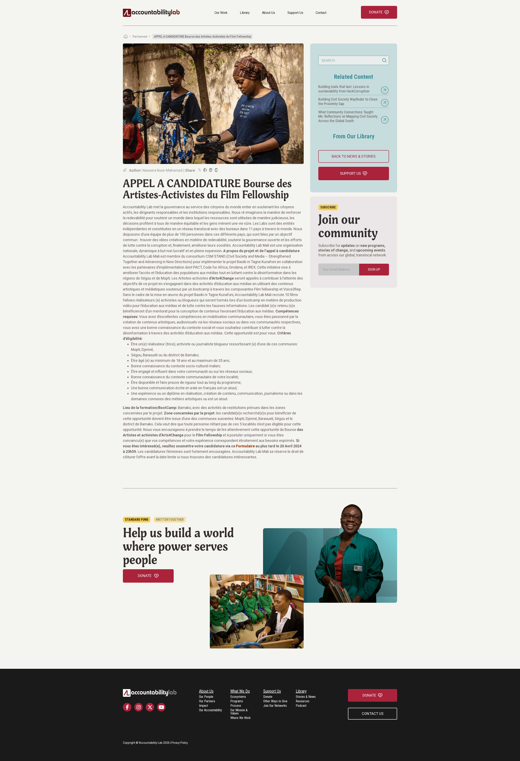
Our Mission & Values (239, 712)
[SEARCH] (384, 60)
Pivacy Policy (179, 742)
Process (235, 706)
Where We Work (240, 718)
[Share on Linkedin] (210, 170)
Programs (236, 701)
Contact (321, 13)
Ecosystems (238, 697)
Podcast (301, 706)
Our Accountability (210, 710)
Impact (203, 706)
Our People (206, 697)
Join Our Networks (275, 706)
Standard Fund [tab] (136, 519)
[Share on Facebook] (205, 170)
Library (245, 13)
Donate (267, 697)
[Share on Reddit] (216, 170)
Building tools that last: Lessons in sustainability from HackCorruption (343, 89)
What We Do (240, 691)
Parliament (140, 36)
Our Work (221, 13)
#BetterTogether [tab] (170, 519)
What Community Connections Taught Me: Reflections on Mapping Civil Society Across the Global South (348, 116)
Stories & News (306, 697)
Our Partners (207, 701)
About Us (268, 13)
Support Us (295, 13)
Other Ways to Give (275, 701)
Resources (302, 701)
